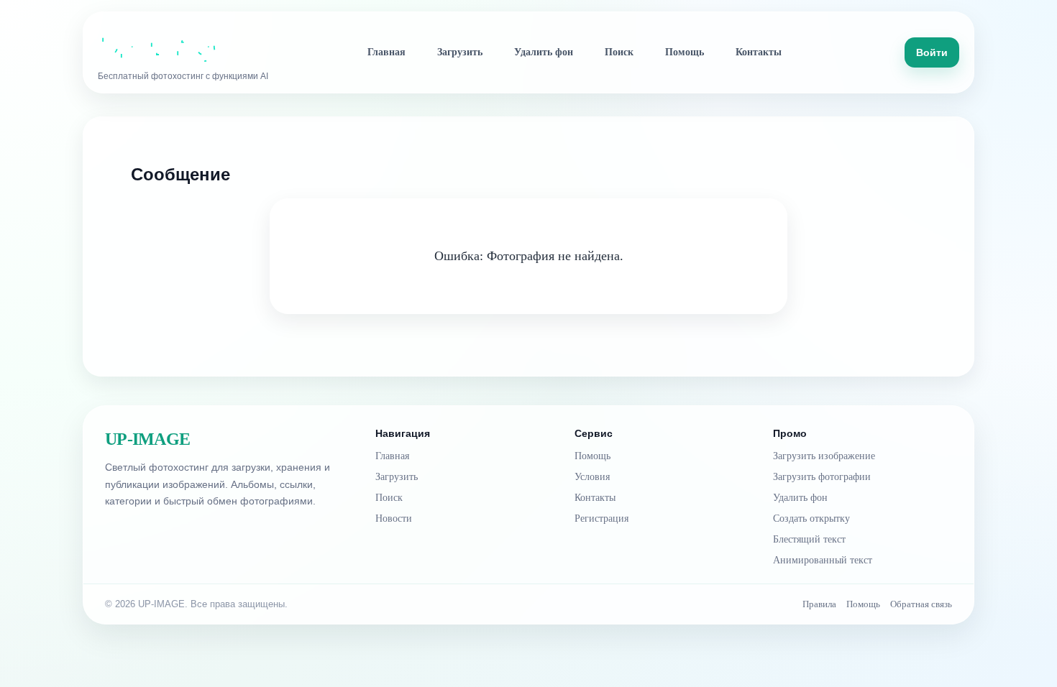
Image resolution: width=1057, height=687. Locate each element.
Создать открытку (811, 518)
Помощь (684, 52)
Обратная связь (921, 604)
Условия (592, 476)
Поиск (619, 52)
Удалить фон (543, 52)
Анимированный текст (822, 560)
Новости (393, 518)
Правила (819, 604)
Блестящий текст (809, 539)
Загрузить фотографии (822, 476)
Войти (932, 52)
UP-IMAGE (147, 439)
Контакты (759, 52)
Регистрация (601, 518)
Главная (386, 52)
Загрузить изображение (824, 456)
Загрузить (459, 52)
